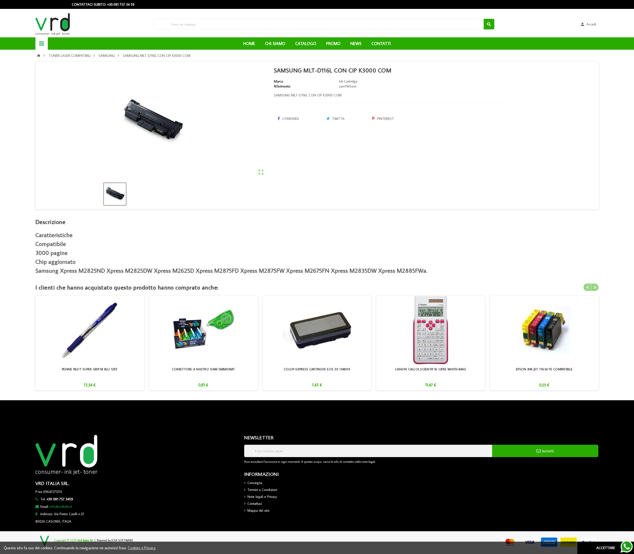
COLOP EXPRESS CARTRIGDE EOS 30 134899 (317, 369)
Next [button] (595, 287)
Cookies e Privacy (142, 547)
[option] (90, 343)
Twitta (337, 118)
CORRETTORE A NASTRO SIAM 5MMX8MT (203, 369)
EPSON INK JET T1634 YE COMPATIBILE (544, 369)
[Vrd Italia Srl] (52, 24)
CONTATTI (381, 43)
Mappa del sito (258, 510)
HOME (249, 43)
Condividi (290, 118)
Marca (278, 81)
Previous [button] (587, 287)
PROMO (333, 43)
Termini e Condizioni (262, 490)
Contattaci (254, 503)
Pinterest (385, 118)
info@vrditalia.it (61, 506)
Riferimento (282, 86)
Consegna (254, 483)
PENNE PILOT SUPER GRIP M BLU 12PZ (90, 369)
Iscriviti (547, 451)
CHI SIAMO (275, 43)
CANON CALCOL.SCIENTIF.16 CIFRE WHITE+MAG (430, 369)
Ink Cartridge (348, 81)
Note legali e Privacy (262, 496)
